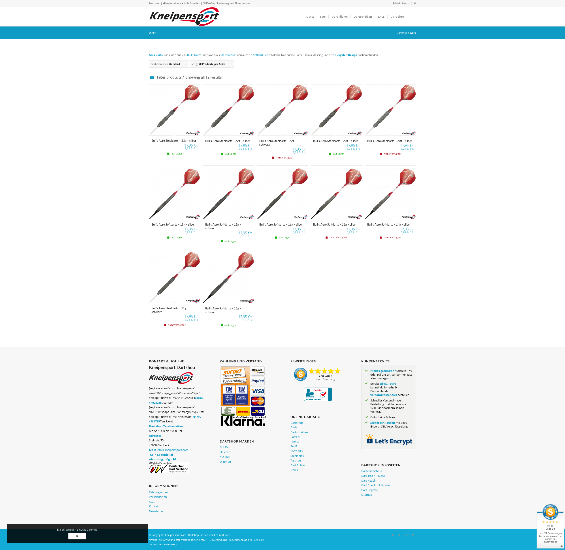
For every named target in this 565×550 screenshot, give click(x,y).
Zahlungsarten (158, 492)
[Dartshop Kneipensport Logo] (184, 16)
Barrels (294, 437)
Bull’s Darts (194, 55)
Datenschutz (171, 544)
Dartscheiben (299, 432)
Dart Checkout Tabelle (375, 485)
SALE (293, 446)
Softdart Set (260, 55)
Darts (294, 427)
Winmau (225, 461)
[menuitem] (401, 3)
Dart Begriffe (369, 490)
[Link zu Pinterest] (412, 534)
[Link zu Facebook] (399, 534)
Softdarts (296, 451)
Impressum (155, 544)
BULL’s (224, 447)
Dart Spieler (298, 465)
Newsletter (156, 511)
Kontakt (154, 506)
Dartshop (154, 3)
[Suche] (411, 16)
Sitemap (366, 495)
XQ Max (225, 457)
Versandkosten (189, 539)
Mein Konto (402, 3)
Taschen (295, 460)
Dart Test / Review (373, 476)
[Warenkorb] (415, 3)
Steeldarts (297, 456)
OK (77, 536)
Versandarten (158, 497)
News (294, 470)
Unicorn (225, 452)
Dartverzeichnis (371, 471)
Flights (294, 442)
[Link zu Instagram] (406, 534)
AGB (151, 502)
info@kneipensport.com (172, 450)
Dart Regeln (369, 480)
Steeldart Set (228, 55)
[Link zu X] (393, 534)
